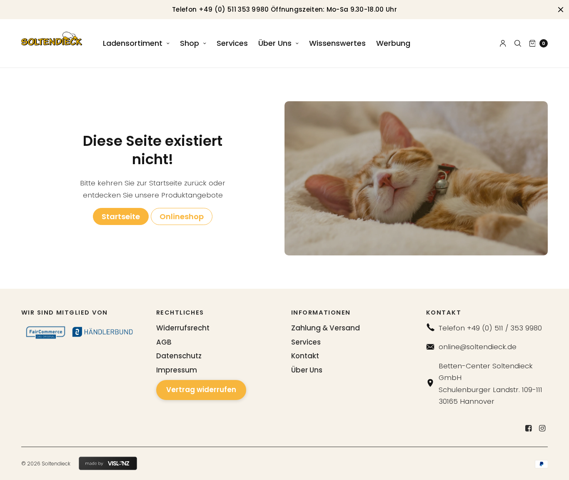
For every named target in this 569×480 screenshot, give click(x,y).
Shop (189, 43)
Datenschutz (179, 356)
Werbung (393, 43)
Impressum (176, 370)
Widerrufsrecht (183, 328)
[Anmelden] (503, 43)
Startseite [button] (121, 216)
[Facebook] (528, 428)
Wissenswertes (337, 43)
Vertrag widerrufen (201, 390)
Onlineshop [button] (182, 216)
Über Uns (275, 43)
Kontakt (305, 356)
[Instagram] (542, 428)
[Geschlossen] (560, 9)
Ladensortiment (132, 43)
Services (232, 43)
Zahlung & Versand (325, 328)
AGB (164, 342)
